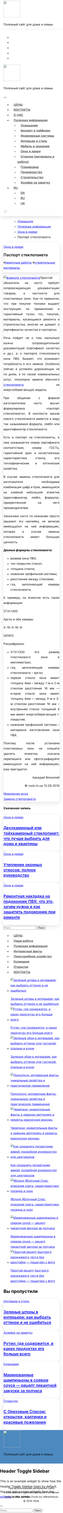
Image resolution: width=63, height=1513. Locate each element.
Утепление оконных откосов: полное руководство (23, 869)
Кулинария (21, 961)
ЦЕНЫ (18, 104)
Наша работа (23, 941)
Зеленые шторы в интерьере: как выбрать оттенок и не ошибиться (27, 1317)
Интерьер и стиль (34, 141)
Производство (31, 172)
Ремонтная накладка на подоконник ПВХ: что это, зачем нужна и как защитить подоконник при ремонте (29, 907)
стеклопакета (14, 384)
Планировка (30, 167)
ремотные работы (18, 262)
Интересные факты (28, 951)
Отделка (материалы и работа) (36, 159)
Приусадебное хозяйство (33, 956)
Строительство (32, 177)
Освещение (29, 125)
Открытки (21, 967)
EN (23, 193)
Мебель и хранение (35, 146)
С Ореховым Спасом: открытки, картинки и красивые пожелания (25, 1416)
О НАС (18, 115)
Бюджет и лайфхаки (35, 130)
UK (23, 203)
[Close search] (1, 1506)
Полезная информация (31, 120)
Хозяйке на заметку (35, 182)
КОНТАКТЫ (22, 109)
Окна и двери (31, 151)
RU (16, 188)
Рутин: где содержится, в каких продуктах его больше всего (28, 1348)
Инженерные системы (37, 135)
